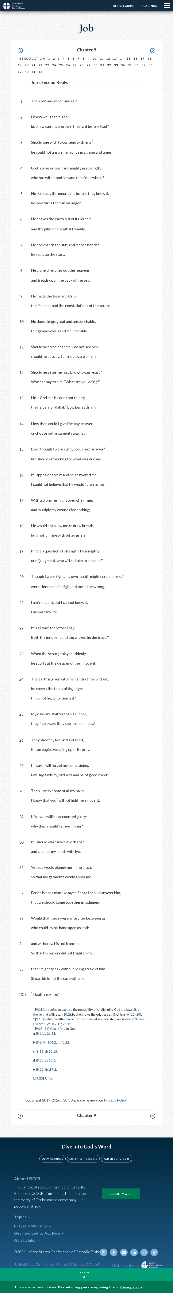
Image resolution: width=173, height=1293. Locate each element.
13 (115, 58)
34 (123, 65)
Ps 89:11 (39, 1024)
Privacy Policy (115, 1100)
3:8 (137, 1019)
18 (149, 58)
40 (27, 71)
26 (68, 65)
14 (122, 58)
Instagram (144, 1252)
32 (109, 65)
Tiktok (154, 1252)
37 (144, 65)
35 (130, 65)
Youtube (124, 1252)
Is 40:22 (63, 1042)
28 (82, 65)
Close (85, 1272)
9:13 (39, 1019)
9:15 (40, 1051)
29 (88, 65)
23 (47, 65)
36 (137, 65)
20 (27, 65)
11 (101, 58)
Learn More (121, 1193)
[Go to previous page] (22, 50)
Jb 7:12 (56, 1024)
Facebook (114, 1252)
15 (129, 58)
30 (95, 65)
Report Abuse (123, 6)
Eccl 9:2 (50, 1069)
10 (94, 58)
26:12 (67, 1024)
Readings (149, 5)
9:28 (39, 1028)
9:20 (40, 1060)
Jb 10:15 (51, 1051)
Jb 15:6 (50, 1060)
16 (136, 58)
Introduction (31, 58)
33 (116, 65)
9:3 (38, 1009)
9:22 (40, 1069)
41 (33, 71)
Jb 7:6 (49, 1078)
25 (61, 65)
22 (40, 65)
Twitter (103, 1252)
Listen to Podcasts (83, 1158)
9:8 (39, 1042)
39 (20, 71)
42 (40, 71)
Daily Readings (52, 1158)
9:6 (39, 1033)
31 (102, 65)
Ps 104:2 (49, 1042)
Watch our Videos (116, 1158)
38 (151, 65)
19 (20, 65)
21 (33, 65)
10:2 (66, 1014)
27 (75, 65)
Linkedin (134, 1252)
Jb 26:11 (49, 1033)
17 (143, 58)
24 (54, 65)
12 (108, 58)
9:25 (39, 1078)
